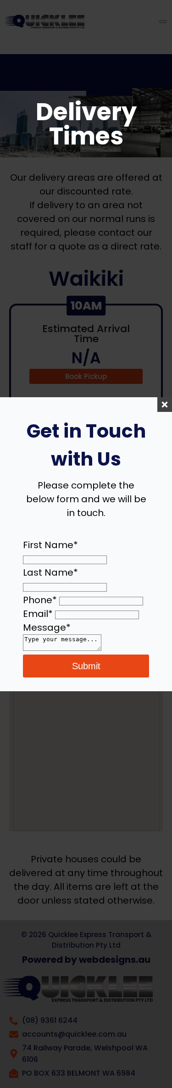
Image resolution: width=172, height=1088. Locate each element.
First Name (50, 544)
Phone (40, 600)
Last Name (50, 572)
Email (38, 613)
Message (47, 627)
